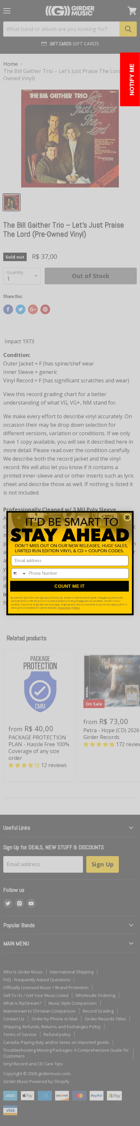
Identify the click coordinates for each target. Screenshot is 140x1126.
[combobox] (19, 573)
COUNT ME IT (69, 585)
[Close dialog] (127, 517)
